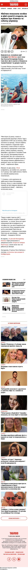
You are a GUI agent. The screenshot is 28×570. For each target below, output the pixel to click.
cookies (14, 568)
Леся (18, 168)
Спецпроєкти (19, 552)
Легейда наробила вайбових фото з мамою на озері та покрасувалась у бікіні (14, 437)
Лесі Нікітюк (12, 57)
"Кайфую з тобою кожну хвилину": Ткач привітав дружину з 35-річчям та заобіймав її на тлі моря (13, 511)
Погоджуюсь (3, 569)
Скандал (9, 8)
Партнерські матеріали (9, 554)
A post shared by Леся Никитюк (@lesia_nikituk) (14, 213)
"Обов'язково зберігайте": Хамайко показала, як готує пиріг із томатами (14, 414)
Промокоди (21, 554)
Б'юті (19, 8)
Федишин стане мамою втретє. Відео (12, 367)
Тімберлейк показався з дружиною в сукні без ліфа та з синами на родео (13, 390)
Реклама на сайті (9, 552)
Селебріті (3, 8)
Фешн (14, 8)
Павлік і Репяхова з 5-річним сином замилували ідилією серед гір (13, 345)
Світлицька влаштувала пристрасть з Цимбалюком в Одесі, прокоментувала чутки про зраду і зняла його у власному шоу (13, 486)
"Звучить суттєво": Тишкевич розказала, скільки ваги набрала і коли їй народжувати (13, 461)
